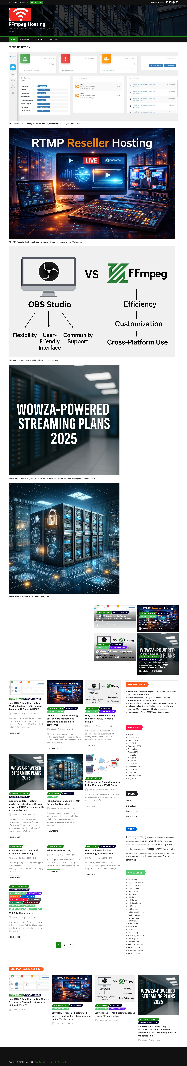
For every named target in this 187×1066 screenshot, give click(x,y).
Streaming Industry (136, 935)
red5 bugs (132, 897)
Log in (128, 801)
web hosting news (135, 944)
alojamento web (134, 885)
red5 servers (133, 909)
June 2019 (132, 755)
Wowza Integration (135, 950)
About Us (24, 39)
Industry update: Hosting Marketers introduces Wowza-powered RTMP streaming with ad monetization (154, 664)
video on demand (149, 853)
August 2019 (133, 752)
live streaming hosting (151, 840)
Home (13, 39)
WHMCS (167, 853)
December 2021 (134, 746)
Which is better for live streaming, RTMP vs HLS (99, 852)
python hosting (142, 844)
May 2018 (132, 758)
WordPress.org (132, 816)
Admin (102, 624)
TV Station (141, 853)
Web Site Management (21, 913)
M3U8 (164, 841)
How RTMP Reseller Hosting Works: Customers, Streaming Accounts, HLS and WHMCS (113, 618)
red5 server (132, 906)
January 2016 (133, 764)
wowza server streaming (155, 856)
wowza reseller (134, 953)
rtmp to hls (169, 849)
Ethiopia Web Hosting (59, 850)
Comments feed (132, 811)
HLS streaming (159, 837)
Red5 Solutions (134, 915)
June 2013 (132, 772)
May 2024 (132, 743)
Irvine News (50, 1062)
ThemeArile (62, 1062)
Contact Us (38, 39)
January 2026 (133, 737)
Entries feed (131, 806)
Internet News (133, 888)
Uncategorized (134, 938)
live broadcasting (136, 841)
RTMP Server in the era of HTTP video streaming (23, 852)
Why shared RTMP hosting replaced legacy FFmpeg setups (114, 652)
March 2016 (133, 761)
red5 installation (134, 903)
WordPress (39, 1062)
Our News (132, 894)
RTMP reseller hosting (140, 849)
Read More (15, 733)
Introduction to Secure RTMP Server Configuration (63, 802)
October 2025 (133, 740)
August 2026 (133, 734)
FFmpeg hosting (136, 837)
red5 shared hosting (156, 844)
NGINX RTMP (170, 841)
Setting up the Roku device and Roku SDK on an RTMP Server (103, 783)
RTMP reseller (133, 921)
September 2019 (134, 749)
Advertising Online (135, 879)
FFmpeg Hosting (27, 24)
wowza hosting (134, 947)
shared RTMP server (131, 853)
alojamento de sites (136, 882)
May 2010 (132, 778)
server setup (133, 932)
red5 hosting (133, 900)
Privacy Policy (54, 39)
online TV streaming (131, 844)
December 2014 (134, 767)
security (131, 929)
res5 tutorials (133, 918)
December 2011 (134, 775)
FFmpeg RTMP (151, 837)
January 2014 (133, 769)
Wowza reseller (140, 856)
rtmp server (155, 849)
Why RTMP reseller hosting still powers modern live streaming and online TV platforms (155, 622)
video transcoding (159, 853)
